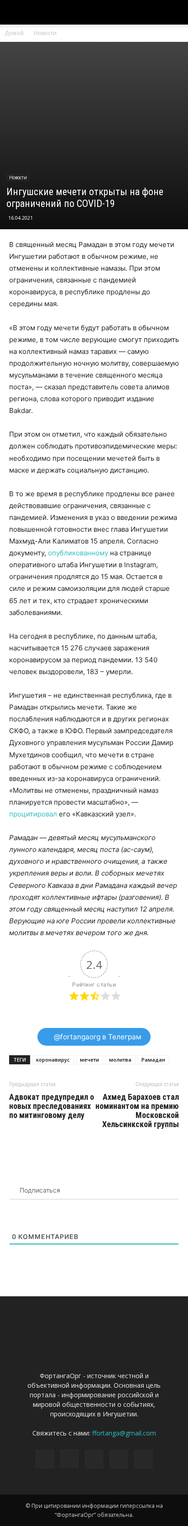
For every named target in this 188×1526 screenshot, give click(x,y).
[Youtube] (143, 1459)
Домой (14, 33)
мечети (89, 1059)
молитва (120, 1059)
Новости (45, 33)
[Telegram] (94, 1459)
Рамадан (153, 1059)
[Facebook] (45, 1459)
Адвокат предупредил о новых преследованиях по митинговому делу (51, 1106)
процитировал (33, 814)
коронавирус (53, 1059)
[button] (175, 12)
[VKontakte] (119, 1459)
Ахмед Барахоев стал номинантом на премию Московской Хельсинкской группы (137, 1111)
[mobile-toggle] (15, 12)
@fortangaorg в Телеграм (96, 1036)
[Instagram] (69, 1459)
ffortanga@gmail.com (124, 1433)
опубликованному (78, 553)
